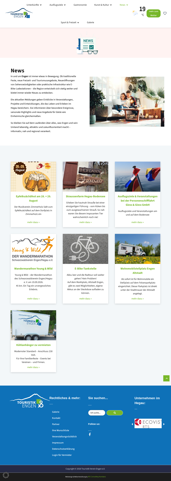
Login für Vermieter (62, 455)
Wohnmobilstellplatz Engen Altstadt (138, 271)
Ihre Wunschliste (60, 430)
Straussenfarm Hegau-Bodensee (85, 196)
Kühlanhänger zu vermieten (33, 345)
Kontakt (56, 418)
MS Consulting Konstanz (97, 477)
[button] (34, 5)
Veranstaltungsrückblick (64, 436)
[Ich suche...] (96, 413)
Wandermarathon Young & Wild (33, 269)
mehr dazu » (33, 222)
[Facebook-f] (89, 434)
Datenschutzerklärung (63, 449)
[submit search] (115, 412)
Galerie (55, 412)
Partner (55, 424)
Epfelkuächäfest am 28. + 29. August (33, 198)
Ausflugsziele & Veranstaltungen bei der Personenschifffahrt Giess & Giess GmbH (138, 200)
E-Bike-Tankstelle (85, 269)
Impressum (58, 442)
